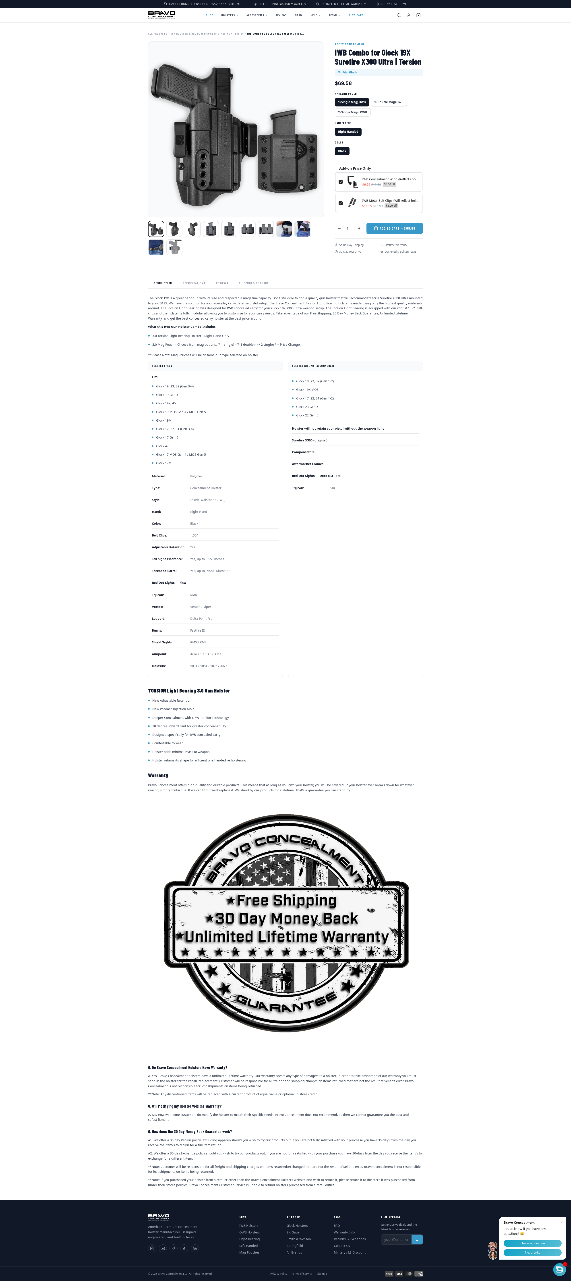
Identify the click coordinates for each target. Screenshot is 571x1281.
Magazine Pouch (346, 93)
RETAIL (333, 15)
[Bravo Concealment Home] (161, 15)
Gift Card (356, 15)
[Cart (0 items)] (418, 15)
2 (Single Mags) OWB (352, 112)
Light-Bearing (249, 1239)
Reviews (222, 283)
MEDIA (298, 15)
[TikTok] (184, 1248)
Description (162, 283)
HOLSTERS (228, 15)
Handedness (343, 123)
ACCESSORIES (255, 15)
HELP (314, 15)
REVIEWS (281, 15)
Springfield (295, 1246)
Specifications (194, 283)
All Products (157, 33)
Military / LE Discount (350, 1252)
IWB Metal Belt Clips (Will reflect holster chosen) (390, 200)
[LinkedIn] (195, 1248)
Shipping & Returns (254, 283)
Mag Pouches (249, 1252)
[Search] (398, 15)
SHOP (209, 15)
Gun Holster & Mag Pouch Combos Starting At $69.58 (207, 33)
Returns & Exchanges (350, 1239)
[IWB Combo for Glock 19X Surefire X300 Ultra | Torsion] (156, 229)
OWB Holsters (249, 1232)
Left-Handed (248, 1246)
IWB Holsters (249, 1225)
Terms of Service (302, 1274)
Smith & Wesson (299, 1239)
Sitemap (322, 1274)
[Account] (408, 15)
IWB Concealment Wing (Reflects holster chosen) (390, 179)
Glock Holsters (297, 1225)
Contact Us (342, 1246)
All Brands (294, 1252)
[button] (559, 1269)
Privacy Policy (278, 1274)
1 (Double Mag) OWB (388, 102)
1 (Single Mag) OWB (352, 102)
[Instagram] (152, 1248)
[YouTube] (163, 1248)
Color (339, 142)
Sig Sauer (294, 1232)
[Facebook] (174, 1248)
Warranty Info (344, 1232)
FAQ (337, 1225)
